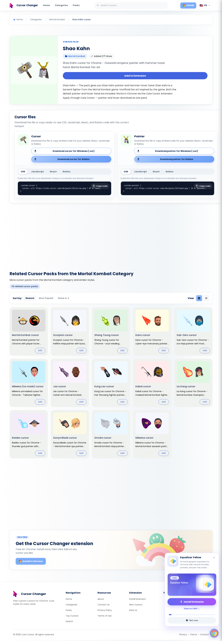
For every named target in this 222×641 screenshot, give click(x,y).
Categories (61, 5)
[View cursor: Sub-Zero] (193, 331)
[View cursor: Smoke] (111, 434)
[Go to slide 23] (214, 614)
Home (46, 5)
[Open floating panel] (214, 633)
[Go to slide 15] (198, 614)
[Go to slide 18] (204, 614)
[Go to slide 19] (206, 614)
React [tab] (53, 171)
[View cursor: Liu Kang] (193, 383)
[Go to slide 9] (186, 614)
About (101, 599)
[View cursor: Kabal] (152, 383)
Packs (76, 5)
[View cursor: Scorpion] (70, 331)
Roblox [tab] (66, 171)
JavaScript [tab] (37, 171)
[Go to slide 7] (182, 614)
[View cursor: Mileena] (152, 434)
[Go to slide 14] (196, 614)
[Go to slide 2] (172, 614)
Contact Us (103, 604)
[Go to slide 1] (169, 614)
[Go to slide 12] (192, 614)
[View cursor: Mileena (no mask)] (29, 383)
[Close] (214, 555)
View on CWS (190, 608)
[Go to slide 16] (200, 614)
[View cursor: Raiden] (29, 434)
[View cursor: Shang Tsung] (111, 331)
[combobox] (131, 5)
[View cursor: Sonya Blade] (70, 434)
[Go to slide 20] (208, 614)
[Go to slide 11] (190, 614)
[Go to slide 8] (184, 614)
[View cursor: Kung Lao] (111, 383)
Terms (193, 634)
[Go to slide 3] (174, 614)
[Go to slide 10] (188, 614)
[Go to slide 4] (176, 614)
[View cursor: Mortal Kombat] (29, 331)
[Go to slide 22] (212, 614)
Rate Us (133, 610)
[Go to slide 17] (202, 614)
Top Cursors (72, 615)
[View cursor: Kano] (152, 331)
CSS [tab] (23, 171)
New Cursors (135, 604)
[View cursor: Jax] (70, 383)
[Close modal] (145, 301)
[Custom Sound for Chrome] (191, 584)
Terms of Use (105, 615)
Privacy (183, 634)
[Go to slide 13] (194, 614)
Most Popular (46, 298)
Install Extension (137, 599)
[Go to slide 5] (178, 614)
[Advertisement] (111, 235)
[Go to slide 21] (210, 614)
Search (69, 621)
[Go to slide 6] (180, 614)
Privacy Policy (105, 610)
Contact (204, 634)
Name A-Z (63, 298)
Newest (30, 298)
